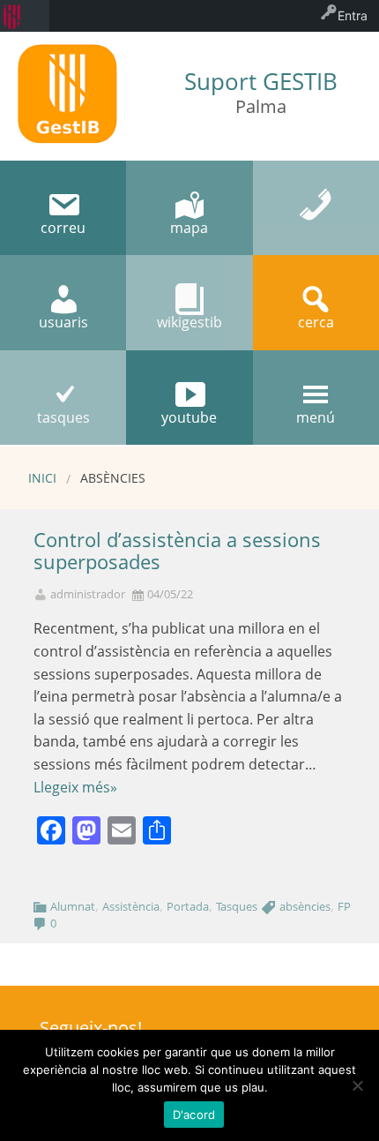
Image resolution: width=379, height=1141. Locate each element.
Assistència (131, 906)
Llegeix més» (75, 787)
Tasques (236, 906)
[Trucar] (316, 208)
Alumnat (72, 906)
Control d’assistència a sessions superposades (177, 550)
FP (344, 906)
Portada (188, 906)
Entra (353, 15)
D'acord (194, 1114)
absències (305, 906)
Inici (42, 477)
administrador (87, 594)
